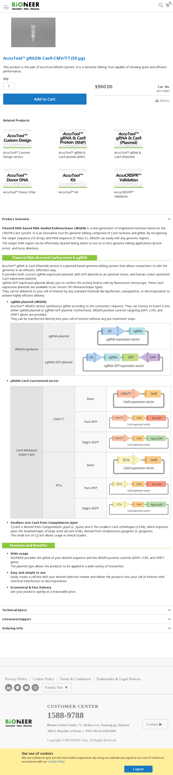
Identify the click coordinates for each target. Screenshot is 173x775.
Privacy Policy (16, 679)
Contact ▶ (154, 724)
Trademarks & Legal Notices (118, 679)
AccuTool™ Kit (68, 192)
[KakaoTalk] (17, 687)
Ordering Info (12, 628)
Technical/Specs (14, 610)
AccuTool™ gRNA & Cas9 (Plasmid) (127, 155)
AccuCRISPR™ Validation (124, 194)
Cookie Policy (56, 761)
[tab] (86, 219)
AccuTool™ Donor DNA (19, 192)
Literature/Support (16, 619)
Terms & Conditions (75, 679)
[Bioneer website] (25, 6)
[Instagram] (35, 687)
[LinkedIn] (8, 687)
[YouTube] (26, 687)
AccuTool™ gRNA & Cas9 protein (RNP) (72, 155)
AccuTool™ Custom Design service (16, 155)
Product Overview (15, 219)
